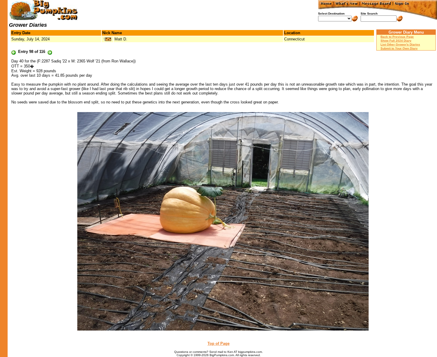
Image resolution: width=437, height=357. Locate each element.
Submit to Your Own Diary (399, 48)
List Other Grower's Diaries (400, 44)
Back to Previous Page (397, 36)
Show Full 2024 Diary (396, 40)
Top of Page (218, 343)
